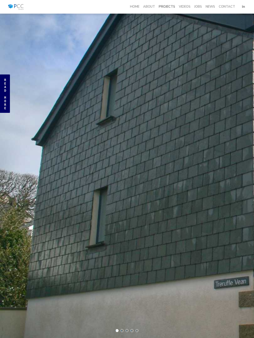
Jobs (198, 6)
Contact (227, 6)
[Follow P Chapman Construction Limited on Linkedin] (243, 6)
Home (134, 6)
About (149, 6)
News (210, 6)
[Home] (23, 6)
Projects (167, 6)
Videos (184, 6)
